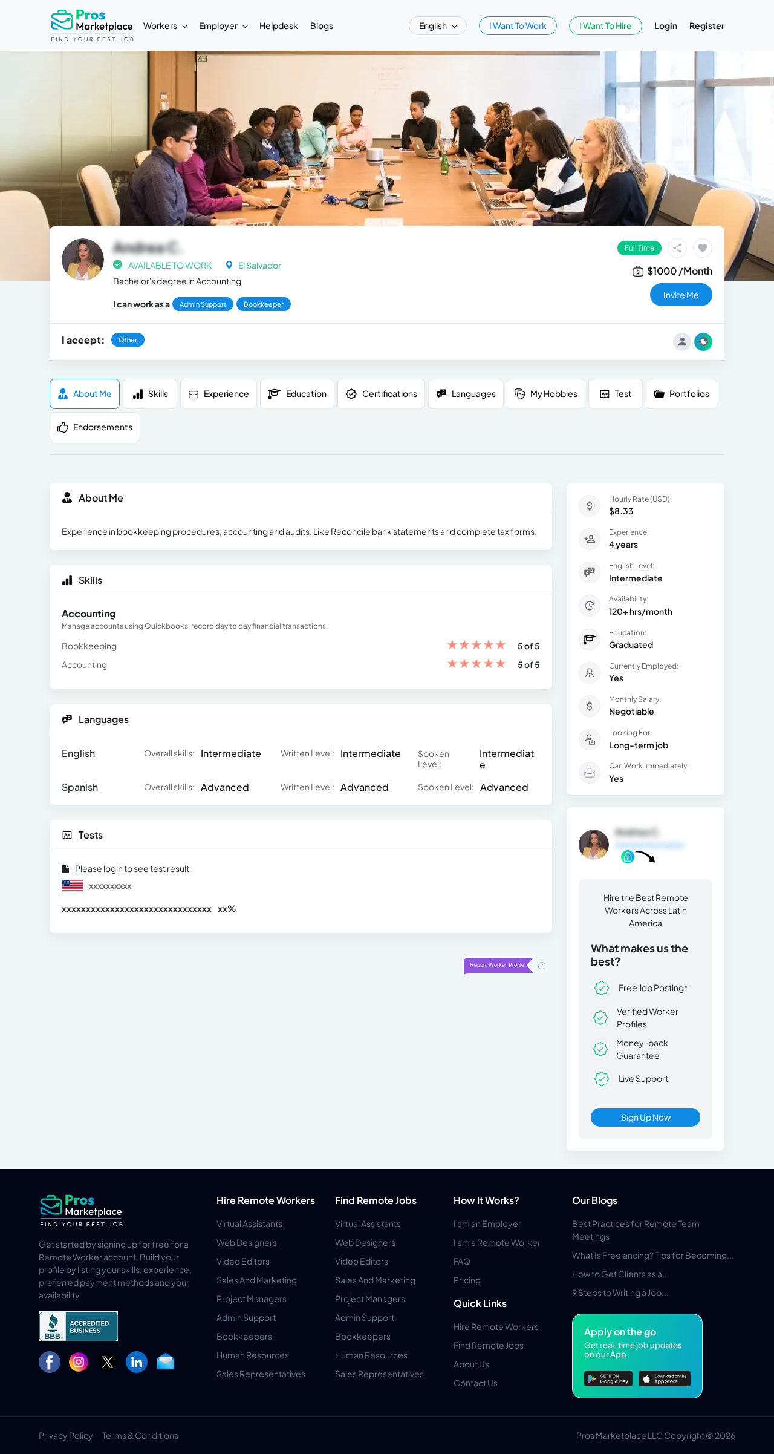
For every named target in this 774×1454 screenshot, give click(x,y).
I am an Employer (487, 1223)
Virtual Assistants (249, 1223)
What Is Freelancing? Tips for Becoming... (653, 1254)
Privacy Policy (66, 1435)
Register (706, 25)
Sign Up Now (646, 1117)
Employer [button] (219, 25)
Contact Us (476, 1382)
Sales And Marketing (256, 1279)
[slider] (476, 646)
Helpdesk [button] (278, 25)
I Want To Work (518, 25)
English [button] (433, 25)
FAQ (462, 1261)
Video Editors (243, 1261)
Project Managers (251, 1298)
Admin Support (246, 1317)
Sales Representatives (260, 1373)
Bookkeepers (244, 1336)
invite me (681, 294)
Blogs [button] (321, 25)
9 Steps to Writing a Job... (620, 1292)
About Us (471, 1363)
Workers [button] (160, 25)
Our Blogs (594, 1200)
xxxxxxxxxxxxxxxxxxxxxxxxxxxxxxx (137, 908)
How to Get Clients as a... (620, 1273)
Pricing (467, 1279)
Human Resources (252, 1354)
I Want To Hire (605, 25)
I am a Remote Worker (497, 1242)
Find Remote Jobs (376, 1200)
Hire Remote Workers (265, 1200)
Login (665, 25)
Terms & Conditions (140, 1435)
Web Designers (246, 1242)
